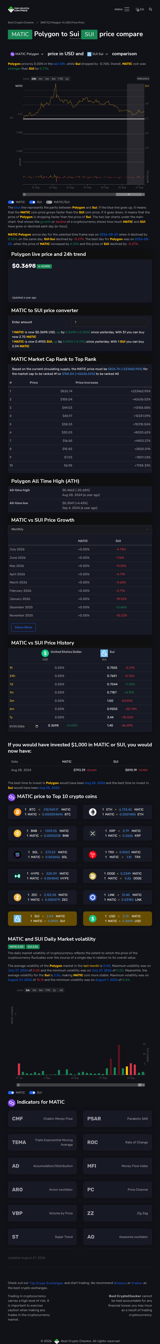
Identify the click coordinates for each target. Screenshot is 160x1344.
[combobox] (27, 54)
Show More (23, 627)
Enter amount (22, 322)
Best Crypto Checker (21, 22)
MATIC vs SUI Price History (42, 642)
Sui (81, 33)
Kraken (137, 1283)
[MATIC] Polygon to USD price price (62, 22)
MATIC (20, 202)
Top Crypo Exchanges (46, 1283)
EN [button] (141, 9)
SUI (39, 202)
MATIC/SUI (62, 202)
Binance (120, 1283)
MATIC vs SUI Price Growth (42, 520)
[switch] (11, 202)
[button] (149, 9)
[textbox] (24, 53)
